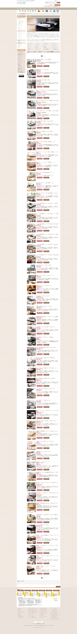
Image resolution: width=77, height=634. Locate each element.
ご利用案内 (19, 608)
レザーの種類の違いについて (43, 613)
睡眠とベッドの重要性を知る (54, 613)
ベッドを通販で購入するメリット (54, 616)
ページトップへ (58, 586)
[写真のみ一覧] (51, 51)
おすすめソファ (41, 617)
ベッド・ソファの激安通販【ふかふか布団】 (38, 623)
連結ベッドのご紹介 (31, 613)
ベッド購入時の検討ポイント (21, 616)
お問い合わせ (19, 613)
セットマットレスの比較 (53, 608)
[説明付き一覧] (53, 51)
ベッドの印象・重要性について (54, 617)
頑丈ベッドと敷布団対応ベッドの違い (33, 612)
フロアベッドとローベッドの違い (43, 616)
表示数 (28, 51)
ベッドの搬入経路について (21, 617)
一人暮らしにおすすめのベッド (43, 608)
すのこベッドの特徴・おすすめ (32, 616)
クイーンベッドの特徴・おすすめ (32, 617)
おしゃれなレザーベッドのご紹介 (43, 612)
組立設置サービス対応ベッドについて (33, 608)
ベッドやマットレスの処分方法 (54, 612)
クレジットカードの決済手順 (21, 612)
